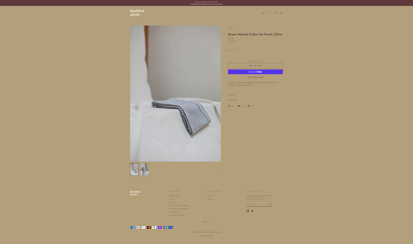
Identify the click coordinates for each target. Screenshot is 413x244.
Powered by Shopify (206, 236)
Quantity (232, 50)
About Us (172, 202)
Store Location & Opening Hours (179, 205)
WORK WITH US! (174, 196)
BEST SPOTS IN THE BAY (176, 215)
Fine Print (211, 199)
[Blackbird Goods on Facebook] (252, 211)
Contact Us (172, 199)
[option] (206, 3)
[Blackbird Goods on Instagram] (248, 211)
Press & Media (173, 212)
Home (230, 27)
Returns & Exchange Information (179, 209)
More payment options (255, 77)
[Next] (219, 169)
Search (210, 196)
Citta (230, 30)
